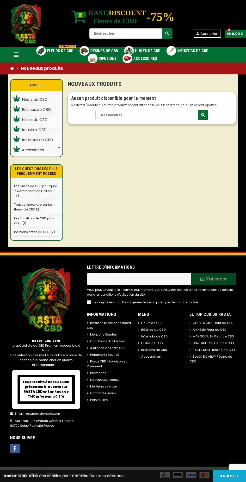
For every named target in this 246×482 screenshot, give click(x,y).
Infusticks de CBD (154, 336)
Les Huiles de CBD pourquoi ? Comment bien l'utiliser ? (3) (35, 191)
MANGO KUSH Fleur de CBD (213, 336)
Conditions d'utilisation (107, 341)
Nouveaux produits (104, 379)
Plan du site (99, 400)
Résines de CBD (153, 329)
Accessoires (151, 356)
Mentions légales (103, 334)
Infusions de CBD (154, 350)
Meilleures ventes (103, 386)
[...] (57, 364)
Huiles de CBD (152, 343)
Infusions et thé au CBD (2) (34, 232)
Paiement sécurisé (104, 354)
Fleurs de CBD (152, 323)
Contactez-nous (103, 393)
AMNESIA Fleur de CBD (210, 329)
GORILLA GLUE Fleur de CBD (213, 323)
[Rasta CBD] (26, 23)
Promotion (98, 373)
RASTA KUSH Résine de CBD (214, 350)
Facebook (15, 448)
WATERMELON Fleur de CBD (213, 343)
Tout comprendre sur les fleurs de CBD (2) (33, 207)
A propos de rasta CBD (108, 348)
